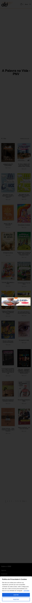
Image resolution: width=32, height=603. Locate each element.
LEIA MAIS (26, 590)
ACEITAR (16, 595)
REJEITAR (16, 599)
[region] (16, 589)
